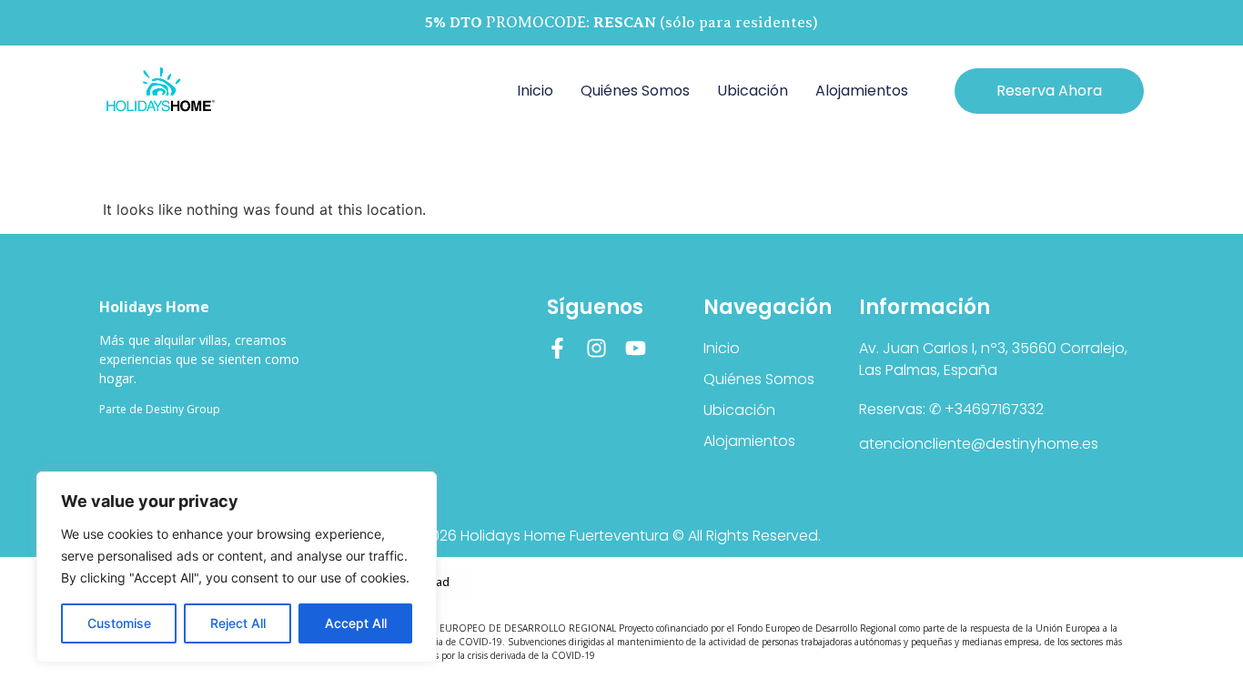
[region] (236, 567)
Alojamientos (861, 90)
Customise (119, 623)
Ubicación (752, 90)
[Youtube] (635, 348)
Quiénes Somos (635, 90)
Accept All (356, 623)
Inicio (535, 90)
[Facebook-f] (557, 348)
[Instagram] (596, 348)
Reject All (238, 623)
